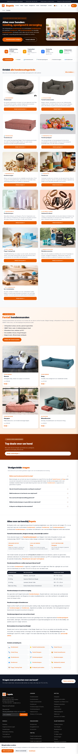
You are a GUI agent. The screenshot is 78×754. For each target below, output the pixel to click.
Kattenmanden (57, 709)
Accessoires (33, 729)
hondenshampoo (7, 32)
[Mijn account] (65, 5)
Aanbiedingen (57, 736)
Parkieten (4, 724)
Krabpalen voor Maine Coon (61, 701)
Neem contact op (68, 681)
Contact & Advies (58, 724)
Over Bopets (57, 726)
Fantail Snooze (56, 479)
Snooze (10, 545)
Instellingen (32, 750)
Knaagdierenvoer (34, 726)
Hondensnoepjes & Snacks (37, 706)
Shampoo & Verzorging (36, 714)
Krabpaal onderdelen (59, 704)
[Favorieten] (68, 5)
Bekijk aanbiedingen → (13, 453)
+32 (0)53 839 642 (7, 702)
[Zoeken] (61, 5)
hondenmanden (17, 28)
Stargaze (54, 545)
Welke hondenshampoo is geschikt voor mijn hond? (25, 502)
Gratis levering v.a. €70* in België (15, 1)
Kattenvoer (57, 714)
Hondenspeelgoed (35, 709)
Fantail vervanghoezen (36, 741)
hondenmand (51, 482)
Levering (56, 731)
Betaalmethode (58, 729)
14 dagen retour (58, 734)
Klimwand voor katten (59, 716)
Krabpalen (56, 696)
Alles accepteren (7, 750)
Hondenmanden (34, 696)
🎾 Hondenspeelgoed (42, 59)
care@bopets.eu (17, 702)
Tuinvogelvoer (6, 734)
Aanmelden (24, 714)
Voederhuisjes (6, 729)
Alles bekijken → (69, 72)
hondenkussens (36, 28)
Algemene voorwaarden (60, 741)
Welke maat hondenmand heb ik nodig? (21, 476)
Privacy (56, 739)
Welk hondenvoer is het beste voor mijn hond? (23, 493)
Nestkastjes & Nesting (7, 731)
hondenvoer (13, 30)
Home (3, 10)
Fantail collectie (30, 39)
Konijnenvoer (33, 724)
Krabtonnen (57, 706)
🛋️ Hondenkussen (28, 59)
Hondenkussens (34, 699)
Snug (63, 479)
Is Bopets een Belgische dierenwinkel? (21, 506)
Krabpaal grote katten (59, 699)
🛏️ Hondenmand (8, 59)
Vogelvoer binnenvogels (8, 726)
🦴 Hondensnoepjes (56, 59)
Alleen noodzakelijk (21, 750)
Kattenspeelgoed (58, 711)
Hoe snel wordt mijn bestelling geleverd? (21, 497)
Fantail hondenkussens (36, 738)
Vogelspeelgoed (6, 736)
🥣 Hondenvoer (69, 59)
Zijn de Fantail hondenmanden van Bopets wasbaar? (25, 489)
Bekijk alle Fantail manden (11, 339)
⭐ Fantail (17, 59)
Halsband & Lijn (34, 711)
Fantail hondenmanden (36, 701)
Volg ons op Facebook (8, 706)
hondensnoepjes (15, 608)
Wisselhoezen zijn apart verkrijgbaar (33, 559)
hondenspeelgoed (26, 30)
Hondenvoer (33, 704)
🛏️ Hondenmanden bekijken (12, 39)
